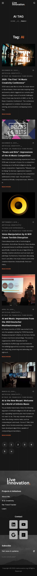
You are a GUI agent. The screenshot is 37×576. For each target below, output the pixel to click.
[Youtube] (23, 524)
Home (13, 21)
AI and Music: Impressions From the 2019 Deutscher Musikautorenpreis (18, 322)
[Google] (13, 535)
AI (18, 21)
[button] (34, 3)
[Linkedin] (13, 524)
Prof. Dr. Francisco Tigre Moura (18, 76)
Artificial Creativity (11, 73)
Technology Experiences (12, 228)
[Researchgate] (23, 535)
